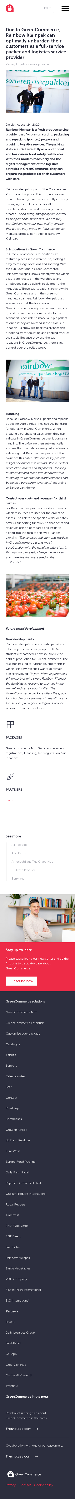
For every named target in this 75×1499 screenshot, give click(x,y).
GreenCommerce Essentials (25, 1023)
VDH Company (16, 1279)
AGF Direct (13, 1236)
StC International (17, 1300)
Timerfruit (12, 1215)
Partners (12, 1311)
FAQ (9, 1087)
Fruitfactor (13, 1247)
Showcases (14, 1119)
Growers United (16, 1130)
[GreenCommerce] (24, 1476)
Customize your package (23, 1033)
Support (11, 1065)
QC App (11, 1354)
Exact (9, 800)
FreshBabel (13, 1343)
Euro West (13, 1151)
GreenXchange (16, 1364)
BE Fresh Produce (18, 1140)
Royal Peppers (15, 1204)
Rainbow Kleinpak (18, 1258)
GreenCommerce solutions (25, 1001)
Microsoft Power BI (19, 1375)
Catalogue (13, 1044)
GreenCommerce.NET (21, 1012)
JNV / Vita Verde (17, 1226)
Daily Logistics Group (20, 1332)
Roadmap (12, 1108)
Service (11, 1055)
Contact (11, 1097)
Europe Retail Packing (21, 1161)
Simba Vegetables (18, 1268)
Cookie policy (43, 1485)
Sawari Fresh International (23, 1290)
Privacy (11, 1485)
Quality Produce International (26, 1194)
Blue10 (10, 1322)
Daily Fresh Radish (18, 1172)
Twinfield (12, 1386)
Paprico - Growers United (23, 1183)
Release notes (15, 1076)
